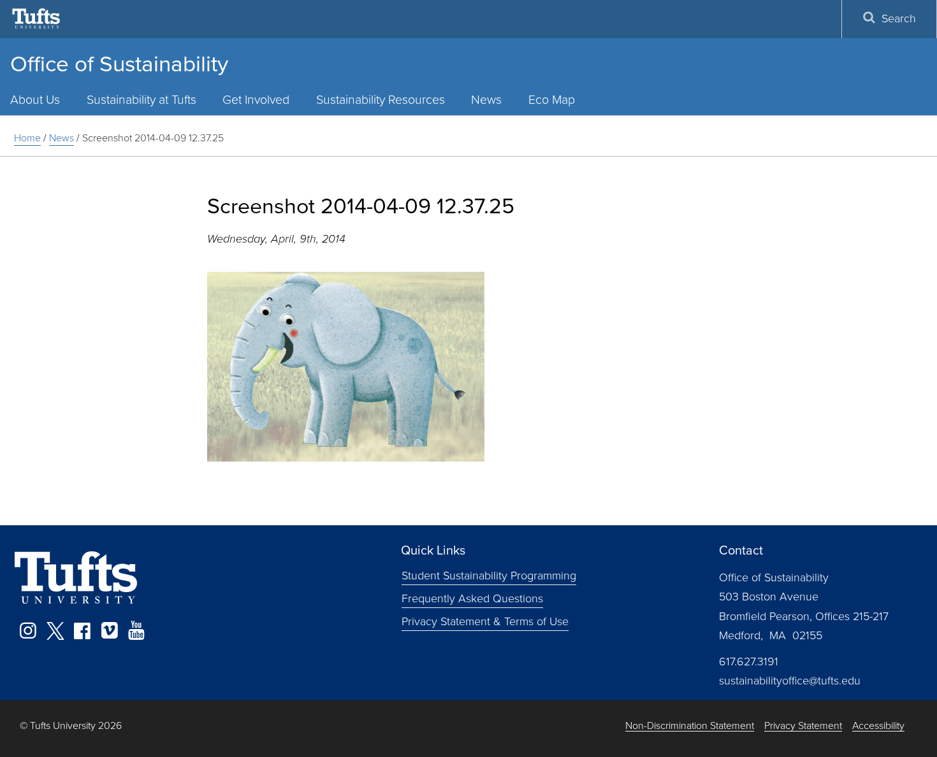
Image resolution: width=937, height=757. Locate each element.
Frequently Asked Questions (472, 598)
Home (27, 138)
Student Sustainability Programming (489, 575)
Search (899, 18)
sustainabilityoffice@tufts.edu (790, 680)
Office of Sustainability (119, 63)
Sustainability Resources (380, 99)
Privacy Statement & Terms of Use (485, 621)
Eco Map (551, 99)
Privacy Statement (803, 726)
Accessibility (878, 726)
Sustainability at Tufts (141, 99)
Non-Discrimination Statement (689, 726)
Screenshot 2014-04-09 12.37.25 (153, 138)
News (486, 99)
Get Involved (255, 99)
